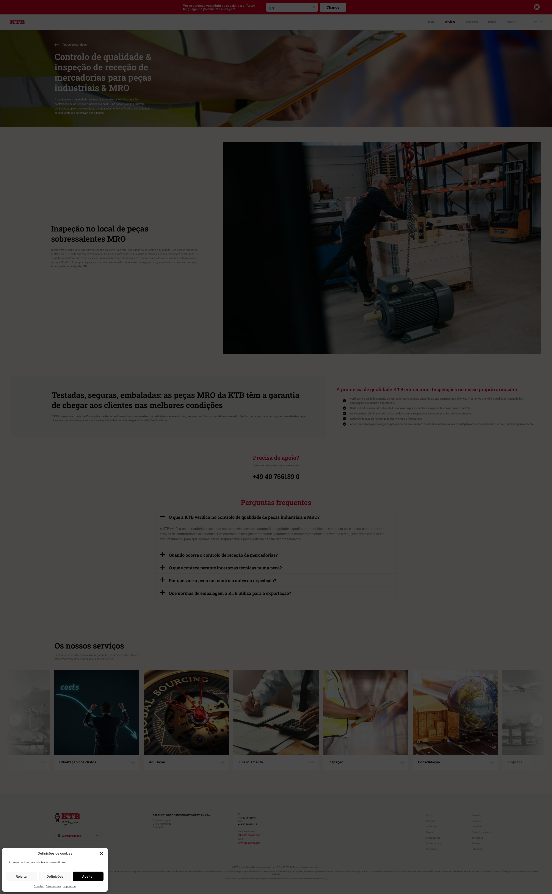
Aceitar (88, 876)
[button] (101, 853)
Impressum (69, 886)
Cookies (39, 886)
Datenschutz (53, 886)
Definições (55, 876)
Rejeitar (22, 876)
